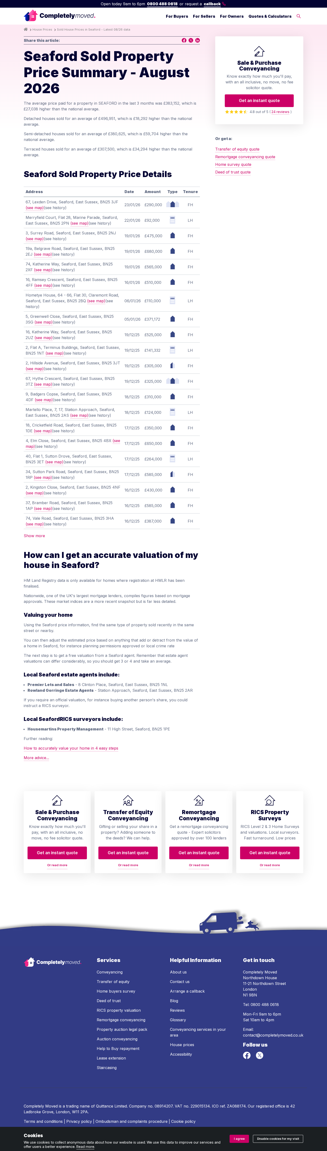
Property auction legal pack (122, 1029)
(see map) (35, 207)
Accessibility (181, 1054)
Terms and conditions (43, 1121)
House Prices (42, 29)
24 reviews (280, 112)
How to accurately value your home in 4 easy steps (71, 748)
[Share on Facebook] (184, 40)
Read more (85, 1147)
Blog (174, 1000)
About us (178, 972)
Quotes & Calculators (270, 16)
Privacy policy (79, 1121)
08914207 (164, 1106)
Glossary (178, 1019)
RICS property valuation (119, 1010)
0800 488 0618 (162, 3)
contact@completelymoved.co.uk (273, 1035)
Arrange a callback (187, 991)
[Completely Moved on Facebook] (247, 1057)
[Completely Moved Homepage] (60, 16)
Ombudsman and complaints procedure (132, 1121)
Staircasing (107, 1067)
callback (212, 3)
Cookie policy (183, 1121)
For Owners (232, 16)
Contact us (180, 981)
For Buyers (177, 16)
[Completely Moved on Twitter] (259, 1057)
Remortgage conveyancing (121, 1019)
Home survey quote (233, 164)
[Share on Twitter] (190, 40)
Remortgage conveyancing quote (245, 156)
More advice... (36, 757)
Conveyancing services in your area (198, 1032)
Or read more (57, 865)
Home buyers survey (116, 991)
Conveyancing (110, 972)
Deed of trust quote (233, 172)
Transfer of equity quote (237, 149)
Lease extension (111, 1058)
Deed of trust (109, 1000)
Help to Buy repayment (118, 1048)
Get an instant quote (259, 100)
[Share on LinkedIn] (197, 40)
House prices (182, 1044)
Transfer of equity (113, 981)
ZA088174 (236, 1106)
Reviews (177, 1010)
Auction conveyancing (117, 1039)
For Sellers (204, 16)
